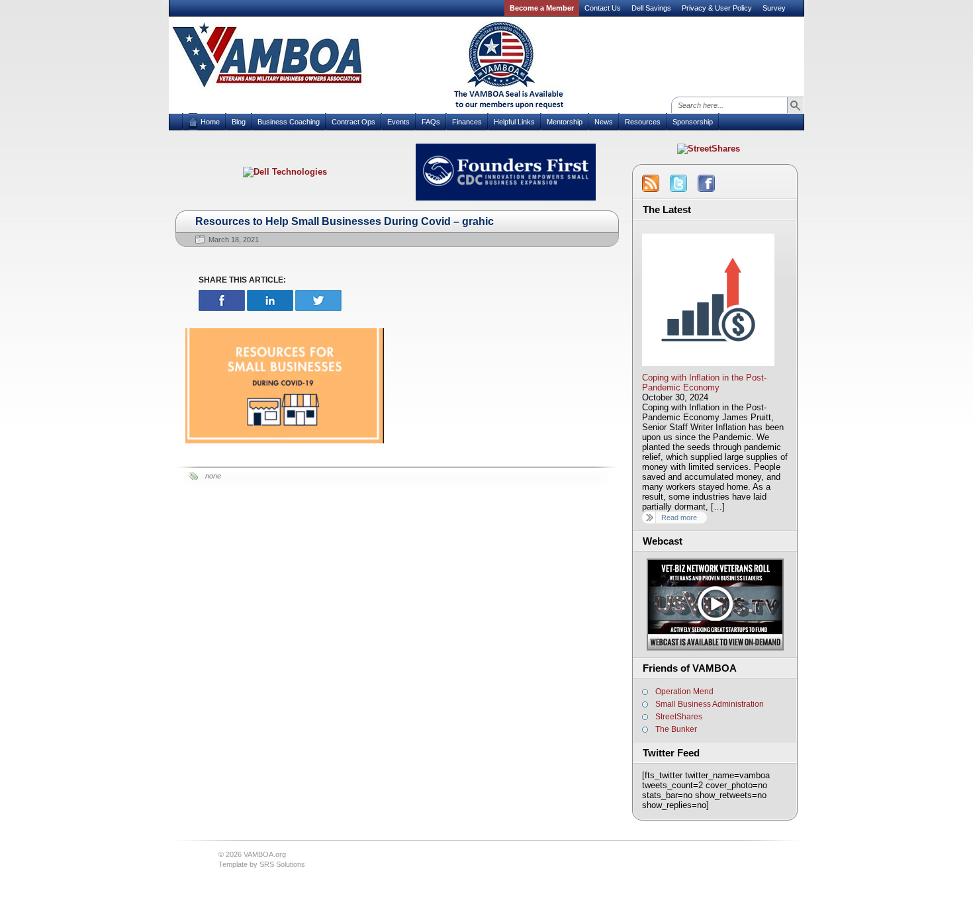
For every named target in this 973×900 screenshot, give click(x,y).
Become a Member (542, 8)
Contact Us (602, 8)
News (603, 122)
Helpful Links (514, 122)
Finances (467, 122)
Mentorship (564, 122)
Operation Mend (684, 691)
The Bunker (676, 729)
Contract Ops (353, 122)
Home (210, 122)
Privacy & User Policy (717, 8)
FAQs (431, 122)
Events (398, 122)
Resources (643, 122)
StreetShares (678, 716)
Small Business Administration (709, 704)
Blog (239, 122)
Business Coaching (288, 122)
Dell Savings (651, 8)
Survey (774, 8)
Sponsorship (692, 122)
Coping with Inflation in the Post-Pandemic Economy (704, 382)
